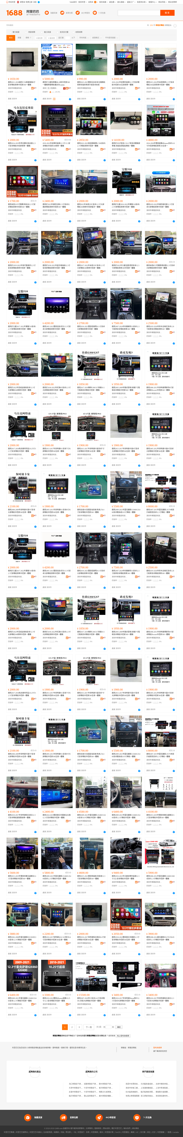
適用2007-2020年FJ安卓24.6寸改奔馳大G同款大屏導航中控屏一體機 (91, 999)
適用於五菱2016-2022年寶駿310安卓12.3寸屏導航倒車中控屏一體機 (126, 205)
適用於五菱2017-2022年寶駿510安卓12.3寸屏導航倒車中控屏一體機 (22, 328)
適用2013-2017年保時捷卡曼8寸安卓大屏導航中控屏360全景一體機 (125, 450)
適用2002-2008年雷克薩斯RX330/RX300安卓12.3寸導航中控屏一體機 (22, 938)
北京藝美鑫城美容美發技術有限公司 (154, 1084)
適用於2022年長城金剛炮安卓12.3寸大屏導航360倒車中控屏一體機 (21, 389)
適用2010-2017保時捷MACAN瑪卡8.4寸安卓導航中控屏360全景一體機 (57, 938)
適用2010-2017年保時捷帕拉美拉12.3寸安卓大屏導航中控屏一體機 (160, 999)
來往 (149, 1132)
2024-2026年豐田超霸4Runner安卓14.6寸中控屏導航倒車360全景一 (160, 144)
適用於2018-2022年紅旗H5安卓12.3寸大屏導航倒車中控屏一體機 (57, 389)
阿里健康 (160, 1132)
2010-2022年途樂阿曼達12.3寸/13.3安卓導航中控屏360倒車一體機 (56, 144)
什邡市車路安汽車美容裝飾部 (95, 1088)
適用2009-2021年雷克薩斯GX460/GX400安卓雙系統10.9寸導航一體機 (126, 511)
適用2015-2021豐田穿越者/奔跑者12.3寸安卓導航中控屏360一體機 (91, 877)
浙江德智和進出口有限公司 (151, 1096)
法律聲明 (89, 1128)
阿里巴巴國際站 (22, 1132)
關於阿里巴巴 (117, 1128)
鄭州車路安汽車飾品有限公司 (110, 1084)
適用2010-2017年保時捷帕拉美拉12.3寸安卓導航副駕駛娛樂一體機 (22, 816)
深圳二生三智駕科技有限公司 (50, 88)
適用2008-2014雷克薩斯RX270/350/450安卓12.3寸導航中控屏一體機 (160, 938)
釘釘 (154, 1132)
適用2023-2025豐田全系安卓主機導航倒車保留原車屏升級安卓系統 (91, 83)
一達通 (168, 1132)
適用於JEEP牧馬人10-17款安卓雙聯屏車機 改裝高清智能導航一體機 (126, 144)
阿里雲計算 (109, 1132)
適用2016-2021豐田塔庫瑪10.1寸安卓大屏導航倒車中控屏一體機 (91, 328)
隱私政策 (106, 1128)
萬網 (132, 1132)
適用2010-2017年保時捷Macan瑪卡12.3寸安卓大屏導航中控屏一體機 (126, 999)
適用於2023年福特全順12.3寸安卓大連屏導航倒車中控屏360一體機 (56, 205)
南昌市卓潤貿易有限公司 (135, 1084)
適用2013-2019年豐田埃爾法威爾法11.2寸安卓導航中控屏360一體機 (160, 816)
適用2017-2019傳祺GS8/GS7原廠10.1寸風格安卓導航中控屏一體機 (91, 389)
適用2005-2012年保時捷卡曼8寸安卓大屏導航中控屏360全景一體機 (160, 450)
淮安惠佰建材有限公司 (164, 1096)
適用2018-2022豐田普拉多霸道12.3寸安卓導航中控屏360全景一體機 (125, 938)
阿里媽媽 (94, 1132)
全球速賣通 (47, 1132)
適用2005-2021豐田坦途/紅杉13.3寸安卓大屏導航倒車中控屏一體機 (57, 328)
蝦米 (101, 1132)
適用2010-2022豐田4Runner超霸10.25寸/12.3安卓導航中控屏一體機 (56, 999)
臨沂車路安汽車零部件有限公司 (81, 1096)
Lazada (176, 1132)
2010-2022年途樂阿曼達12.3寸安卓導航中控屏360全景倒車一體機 (125, 83)
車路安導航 (132, 1048)
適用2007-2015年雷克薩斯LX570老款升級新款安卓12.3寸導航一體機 (160, 511)
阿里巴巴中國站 (36, 1132)
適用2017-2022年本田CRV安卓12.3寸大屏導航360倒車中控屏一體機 (91, 266)
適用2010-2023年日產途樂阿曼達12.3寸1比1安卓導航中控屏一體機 (125, 877)
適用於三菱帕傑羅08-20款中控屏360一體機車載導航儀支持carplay (56, 83)
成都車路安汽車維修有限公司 (95, 1084)
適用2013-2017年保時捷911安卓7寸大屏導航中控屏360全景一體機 (57, 450)
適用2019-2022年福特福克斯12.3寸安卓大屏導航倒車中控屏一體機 (160, 205)
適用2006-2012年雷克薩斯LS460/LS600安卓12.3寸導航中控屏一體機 (160, 877)
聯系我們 (127, 1128)
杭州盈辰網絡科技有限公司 (136, 1092)
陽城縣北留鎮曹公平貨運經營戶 (168, 1092)
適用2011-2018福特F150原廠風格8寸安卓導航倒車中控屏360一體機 (21, 83)
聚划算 (68, 1132)
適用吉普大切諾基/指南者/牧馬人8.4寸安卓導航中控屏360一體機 (90, 511)
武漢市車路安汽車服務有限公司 (81, 1092)
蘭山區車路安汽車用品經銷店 (95, 1096)
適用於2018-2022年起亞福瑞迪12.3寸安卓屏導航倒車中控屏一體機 (56, 266)
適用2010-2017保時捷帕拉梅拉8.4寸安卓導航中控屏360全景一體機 (91, 938)
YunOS (118, 1132)
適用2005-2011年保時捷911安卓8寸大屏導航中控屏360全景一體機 (57, 511)
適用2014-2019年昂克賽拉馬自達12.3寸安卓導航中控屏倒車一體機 (22, 144)
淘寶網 (56, 1132)
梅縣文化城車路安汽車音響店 (110, 1092)
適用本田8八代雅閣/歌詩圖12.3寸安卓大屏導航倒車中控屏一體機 (160, 266)
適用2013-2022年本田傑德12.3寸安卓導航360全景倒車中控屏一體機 (160, 83)
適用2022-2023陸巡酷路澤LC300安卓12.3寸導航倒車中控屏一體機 (91, 144)
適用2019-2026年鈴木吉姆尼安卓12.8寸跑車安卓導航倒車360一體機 (160, 328)
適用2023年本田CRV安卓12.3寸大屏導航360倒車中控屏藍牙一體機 (90, 205)
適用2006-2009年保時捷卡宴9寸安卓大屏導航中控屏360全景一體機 (21, 511)
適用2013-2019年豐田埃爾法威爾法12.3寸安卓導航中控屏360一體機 (22, 877)
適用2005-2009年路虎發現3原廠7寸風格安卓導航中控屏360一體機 (126, 389)
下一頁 (89, 1027)
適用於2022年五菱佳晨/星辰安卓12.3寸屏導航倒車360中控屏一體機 (125, 266)
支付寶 (142, 1132)
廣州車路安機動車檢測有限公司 (111, 1096)
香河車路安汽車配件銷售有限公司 (112, 1088)
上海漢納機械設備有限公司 (151, 1088)
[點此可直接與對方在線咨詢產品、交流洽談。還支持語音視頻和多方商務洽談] (35, 99)
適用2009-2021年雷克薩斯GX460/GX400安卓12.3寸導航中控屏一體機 (126, 816)
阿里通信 (125, 1132)
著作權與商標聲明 (77, 1128)
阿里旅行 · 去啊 (83, 1132)
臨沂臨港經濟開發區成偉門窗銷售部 (154, 1092)
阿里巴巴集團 (9, 1132)
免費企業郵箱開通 (132, 1096)
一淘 (74, 1132)
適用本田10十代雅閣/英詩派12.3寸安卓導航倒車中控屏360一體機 (21, 205)
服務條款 (97, 1128)
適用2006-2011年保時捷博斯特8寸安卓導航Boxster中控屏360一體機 (160, 389)
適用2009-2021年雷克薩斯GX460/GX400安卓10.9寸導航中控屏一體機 (91, 816)
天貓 (62, 1132)
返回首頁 (111, 1036)
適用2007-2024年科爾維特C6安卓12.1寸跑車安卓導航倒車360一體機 (126, 328)
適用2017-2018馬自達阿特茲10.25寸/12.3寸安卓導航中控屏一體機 (22, 450)
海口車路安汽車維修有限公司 (80, 1084)
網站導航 (135, 1128)
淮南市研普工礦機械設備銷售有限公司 (140, 1088)
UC (137, 1132)
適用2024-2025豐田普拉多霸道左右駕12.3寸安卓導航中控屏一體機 (57, 816)
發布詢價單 (157, 1048)
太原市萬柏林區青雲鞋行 (165, 1084)
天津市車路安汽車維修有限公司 (81, 1088)
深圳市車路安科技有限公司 (16, 88)
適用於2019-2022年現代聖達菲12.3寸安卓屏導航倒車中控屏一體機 (22, 266)
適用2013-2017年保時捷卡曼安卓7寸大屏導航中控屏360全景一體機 (90, 450)
